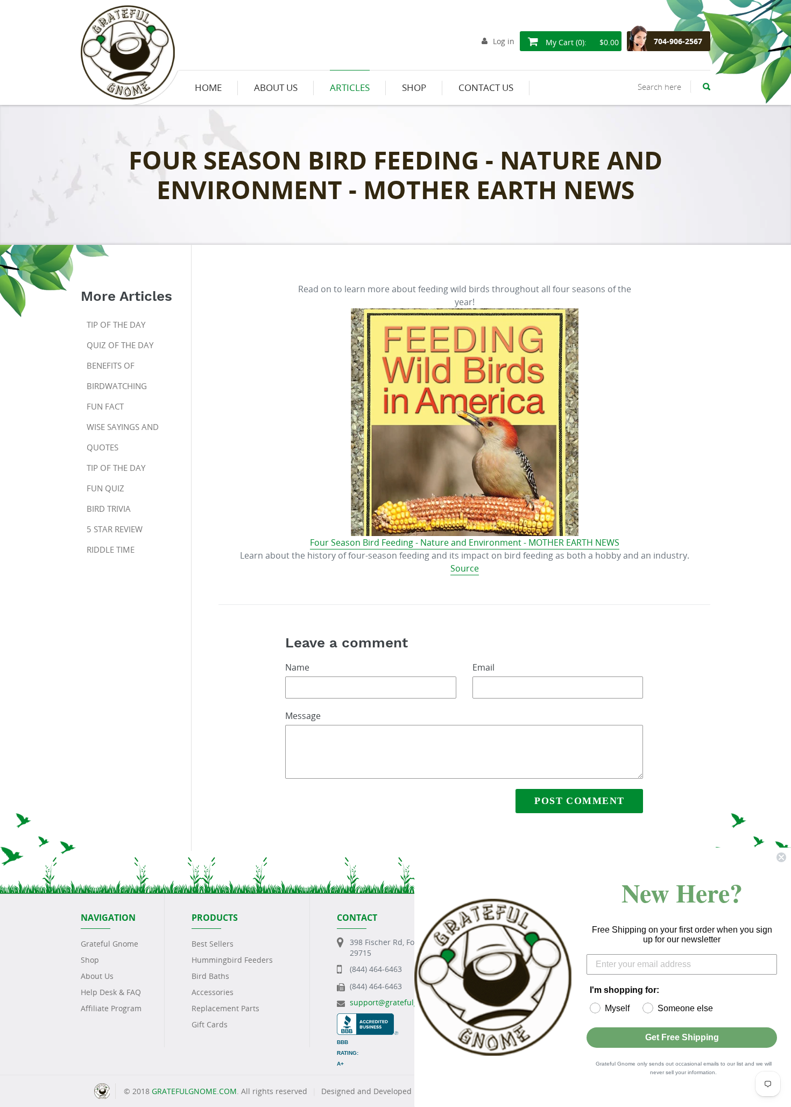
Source (464, 568)
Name (297, 667)
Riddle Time (111, 549)
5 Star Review (115, 529)
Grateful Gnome (109, 944)
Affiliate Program (111, 1008)
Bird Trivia (109, 508)
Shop (90, 960)
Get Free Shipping (682, 1037)
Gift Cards (210, 1024)
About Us (97, 976)
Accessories (213, 992)
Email (483, 667)
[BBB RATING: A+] (367, 1018)
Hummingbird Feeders (232, 960)
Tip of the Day (116, 324)
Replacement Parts (225, 1008)
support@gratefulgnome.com (403, 1002)
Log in (503, 41)
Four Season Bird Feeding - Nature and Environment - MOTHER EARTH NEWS (464, 542)
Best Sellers (213, 944)
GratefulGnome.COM (194, 1091)
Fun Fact (105, 406)
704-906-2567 (678, 41)
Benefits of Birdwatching (117, 375)
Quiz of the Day (120, 345)
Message (303, 716)
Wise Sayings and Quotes (123, 437)
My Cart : (581, 42)
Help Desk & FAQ (111, 992)
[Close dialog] (781, 857)
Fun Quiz (105, 488)
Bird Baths (210, 976)
